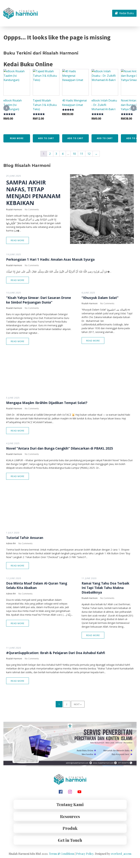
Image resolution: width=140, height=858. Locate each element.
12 (88, 154)
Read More (17, 240)
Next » (78, 704)
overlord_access (121, 853)
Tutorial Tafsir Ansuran (24, 537)
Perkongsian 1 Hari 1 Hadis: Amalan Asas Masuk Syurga (50, 259)
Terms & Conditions (61, 853)
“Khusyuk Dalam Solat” (100, 297)
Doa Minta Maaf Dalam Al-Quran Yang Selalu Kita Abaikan (36, 585)
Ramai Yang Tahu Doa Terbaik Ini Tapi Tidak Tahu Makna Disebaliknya (105, 588)
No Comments (32, 209)
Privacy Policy (85, 853)
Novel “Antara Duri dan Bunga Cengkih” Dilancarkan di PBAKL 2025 (59, 448)
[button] (124, 13)
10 (74, 154)
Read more (17, 138)
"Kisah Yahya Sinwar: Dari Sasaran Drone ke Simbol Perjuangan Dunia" (38, 300)
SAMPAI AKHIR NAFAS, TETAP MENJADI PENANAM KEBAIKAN (33, 192)
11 (81, 154)
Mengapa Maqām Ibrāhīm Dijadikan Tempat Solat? (46, 402)
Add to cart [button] (46, 138)
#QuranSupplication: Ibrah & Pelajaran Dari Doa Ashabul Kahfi (55, 652)
